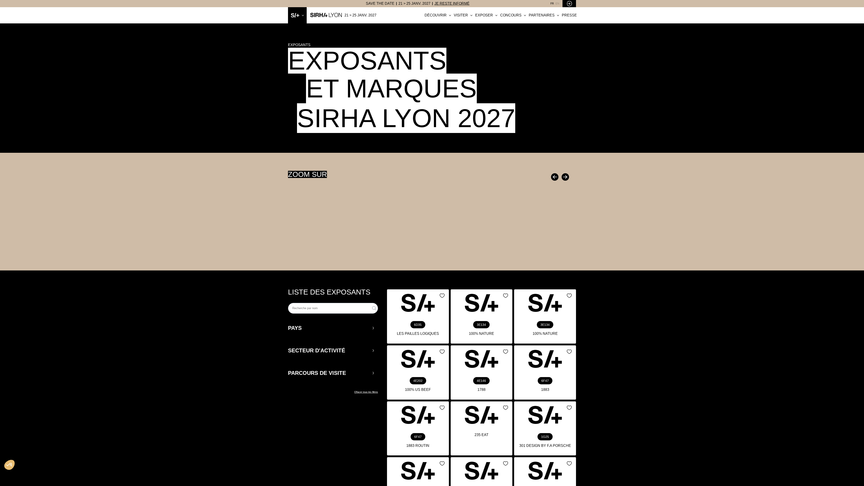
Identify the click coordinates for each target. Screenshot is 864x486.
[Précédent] (555, 177)
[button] (331, 328)
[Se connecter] (569, 3)
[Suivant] (564, 177)
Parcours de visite (317, 373)
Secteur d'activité (316, 350)
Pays (295, 328)
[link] (380, 3)
